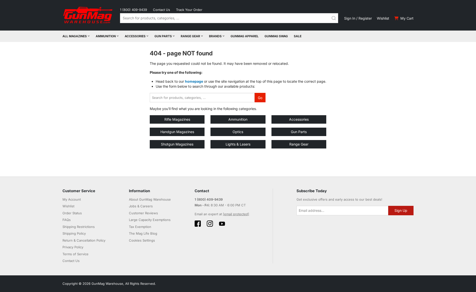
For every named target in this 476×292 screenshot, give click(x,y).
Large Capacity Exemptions (150, 220)
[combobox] (229, 18)
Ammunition (106, 36)
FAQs (66, 220)
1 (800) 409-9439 (133, 10)
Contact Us (161, 10)
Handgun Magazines (177, 132)
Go (260, 98)
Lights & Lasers (238, 144)
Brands (215, 36)
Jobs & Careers (141, 206)
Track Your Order (189, 10)
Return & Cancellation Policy (83, 240)
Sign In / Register (358, 18)
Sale (297, 36)
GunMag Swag (276, 36)
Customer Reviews (143, 213)
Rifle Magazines (177, 119)
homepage (194, 81)
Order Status (72, 213)
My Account (71, 199)
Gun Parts (163, 36)
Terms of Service (75, 254)
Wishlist (383, 18)
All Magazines (74, 36)
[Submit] (334, 18)
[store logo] (88, 15)
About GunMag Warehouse (150, 199)
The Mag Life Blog (143, 233)
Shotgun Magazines (177, 144)
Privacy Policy (72, 247)
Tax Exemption (140, 227)
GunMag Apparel (245, 36)
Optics (238, 132)
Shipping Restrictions (78, 227)
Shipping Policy (74, 233)
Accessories (135, 36)
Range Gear (190, 36)
